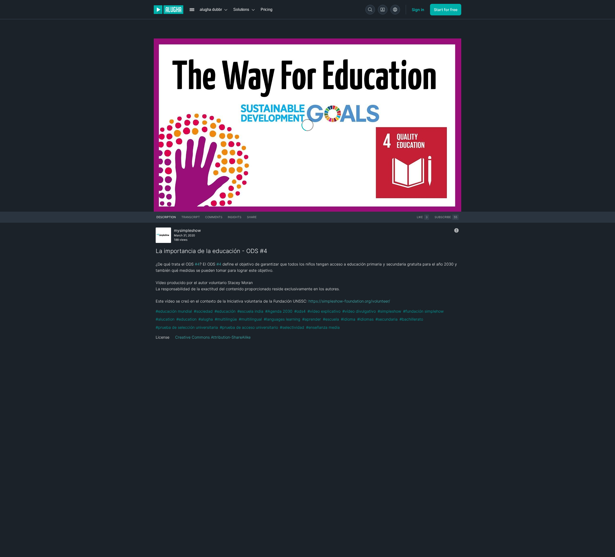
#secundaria (386, 319)
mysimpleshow (187, 230)
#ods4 (300, 311)
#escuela (331, 319)
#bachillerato (411, 319)
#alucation (165, 319)
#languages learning (282, 319)
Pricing (266, 9)
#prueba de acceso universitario (249, 327)
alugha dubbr (211, 9)
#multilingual (250, 319)
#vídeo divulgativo (359, 311)
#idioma (348, 319)
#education (186, 319)
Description (166, 217)
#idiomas (365, 319)
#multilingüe (226, 319)
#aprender (311, 319)
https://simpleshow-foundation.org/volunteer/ (349, 301)
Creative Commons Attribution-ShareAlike (213, 337)
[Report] (456, 230)
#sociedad (203, 311)
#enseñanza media (323, 327)
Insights (234, 217)
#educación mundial (174, 311)
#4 (197, 264)
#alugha (205, 319)
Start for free (445, 9)
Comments (213, 217)
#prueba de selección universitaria (187, 327)
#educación (225, 311)
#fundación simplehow (423, 311)
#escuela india (250, 311)
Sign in (418, 9)
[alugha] (168, 9)
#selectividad (292, 327)
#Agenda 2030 (278, 311)
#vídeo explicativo (324, 311)
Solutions (241, 9)
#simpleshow (389, 311)
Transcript (190, 217)
